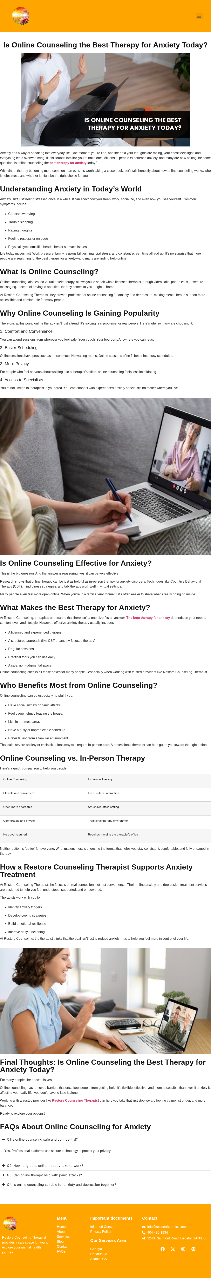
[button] (199, 16)
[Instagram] (183, 1249)
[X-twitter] (173, 1249)
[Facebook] (162, 1249)
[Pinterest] (193, 1249)
